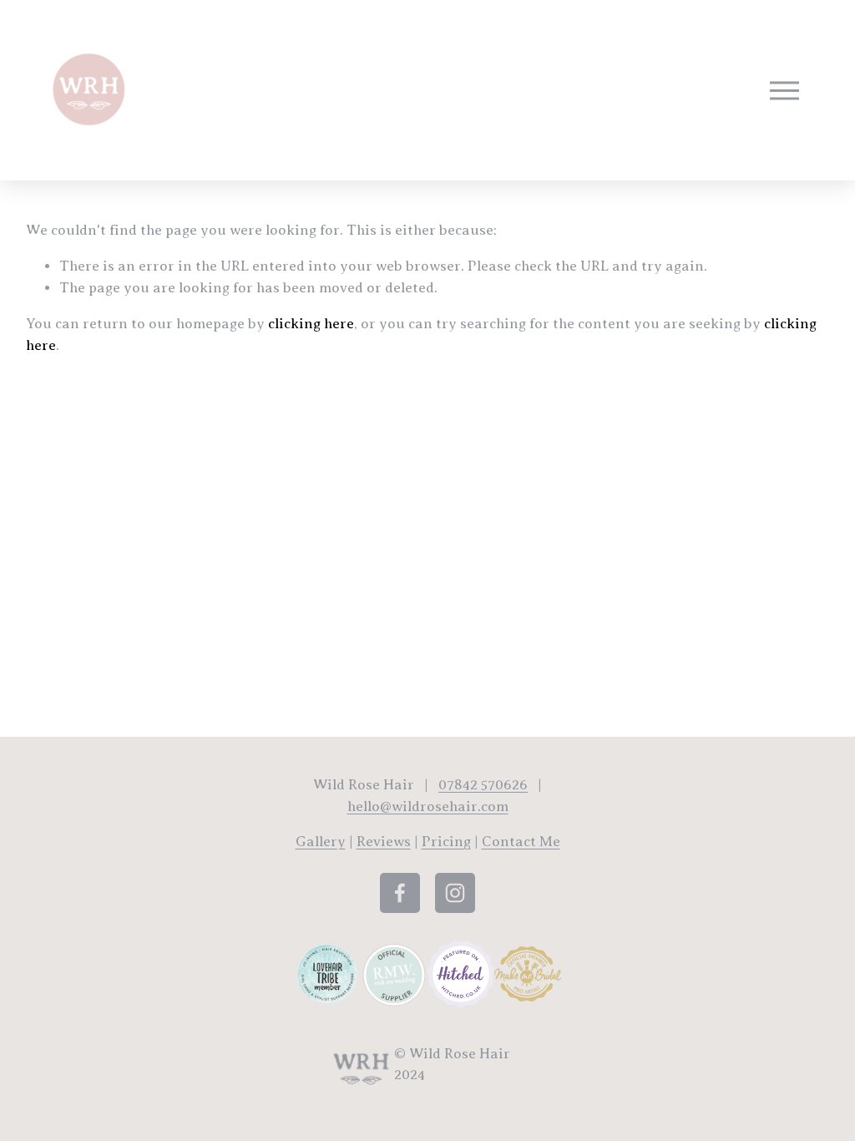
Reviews (384, 841)
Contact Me (521, 841)
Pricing (446, 841)
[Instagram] (455, 892)
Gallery (321, 841)
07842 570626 (483, 785)
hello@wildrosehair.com (427, 806)
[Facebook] (399, 892)
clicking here (311, 324)
